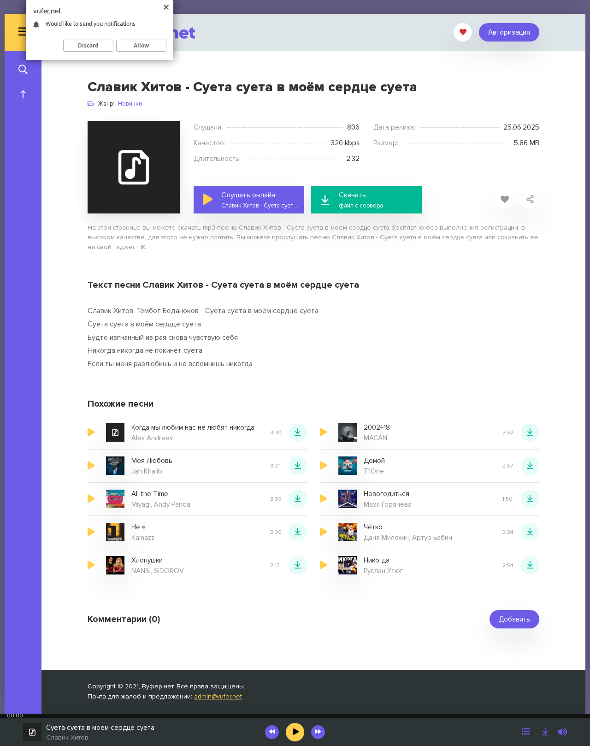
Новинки (130, 103)
